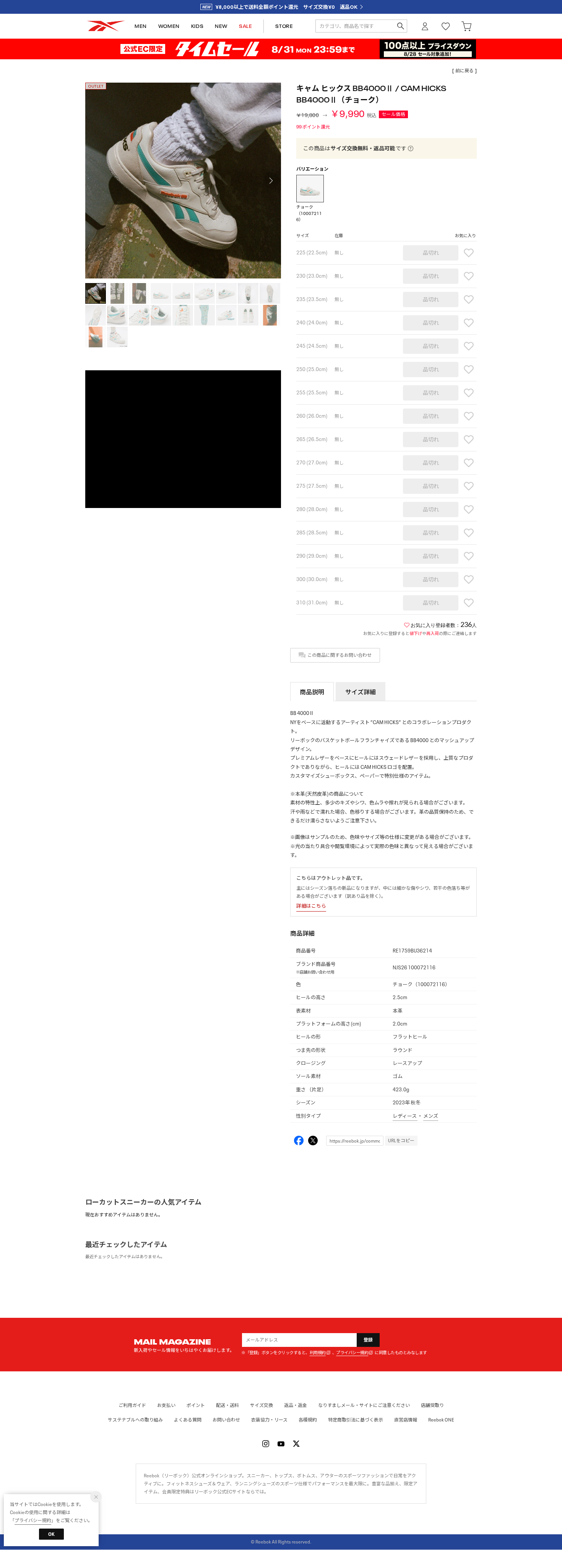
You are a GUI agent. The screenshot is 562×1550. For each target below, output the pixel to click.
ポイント (196, 1405)
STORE (284, 26)
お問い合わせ (226, 1420)
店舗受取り (432, 1405)
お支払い (166, 1405)
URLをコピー (401, 1140)
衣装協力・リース (269, 1420)
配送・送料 (227, 1405)
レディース (405, 1116)
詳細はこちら (311, 906)
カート (466, 26)
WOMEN (169, 26)
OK (51, 1534)
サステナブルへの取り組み (135, 1420)
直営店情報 (405, 1420)
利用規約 (318, 1352)
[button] (271, 180)
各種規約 (308, 1420)
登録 (368, 1340)
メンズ (430, 1116)
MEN (141, 26)
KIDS (197, 26)
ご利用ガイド (132, 1405)
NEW (221, 26)
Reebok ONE (441, 1420)
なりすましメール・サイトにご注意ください (364, 1405)
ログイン (425, 26)
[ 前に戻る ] (464, 70)
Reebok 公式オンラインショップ (106, 26)
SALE (245, 26)
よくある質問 (187, 1420)
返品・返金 (295, 1405)
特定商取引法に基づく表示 (355, 1420)
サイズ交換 (261, 1405)
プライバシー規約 (352, 1352)
